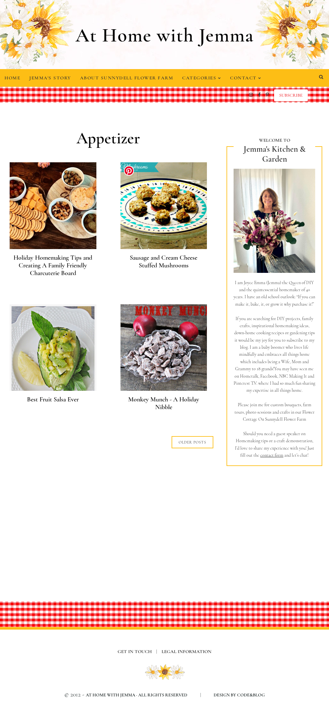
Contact (244, 78)
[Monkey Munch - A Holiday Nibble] (163, 388)
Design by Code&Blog (239, 695)
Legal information (186, 651)
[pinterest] (267, 95)
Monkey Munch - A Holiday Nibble (163, 403)
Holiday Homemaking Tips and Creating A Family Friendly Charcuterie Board (52, 265)
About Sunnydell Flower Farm (126, 78)
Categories (200, 78)
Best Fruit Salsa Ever (53, 399)
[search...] (321, 77)
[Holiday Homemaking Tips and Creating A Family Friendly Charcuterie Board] (53, 247)
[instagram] (251, 95)
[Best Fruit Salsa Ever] (53, 388)
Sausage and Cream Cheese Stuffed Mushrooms (163, 261)
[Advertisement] (274, 522)
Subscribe (291, 95)
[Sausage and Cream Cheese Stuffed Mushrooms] (163, 247)
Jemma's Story (50, 78)
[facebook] (259, 95)
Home (12, 78)
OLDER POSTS (192, 442)
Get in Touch (137, 651)
